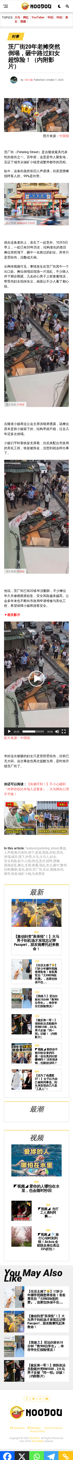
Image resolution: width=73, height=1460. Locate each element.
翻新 (14, 869)
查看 (35, 865)
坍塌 (7, 856)
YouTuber (38, 17)
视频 (23, 21)
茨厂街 (37, 869)
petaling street (48, 848)
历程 (52, 852)
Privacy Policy (37, 1431)
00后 (59, 17)
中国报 (64, 136)
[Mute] (57, 731)
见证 (46, 869)
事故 (63, 848)
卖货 (38, 852)
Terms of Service (53, 1428)
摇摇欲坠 (10, 865)
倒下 (31, 852)
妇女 (53, 856)
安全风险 (10, 861)
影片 (21, 861)
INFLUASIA (37, 1441)
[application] (36, 679)
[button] (36, 679)
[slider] (33, 732)
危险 (45, 852)
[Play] (9, 731)
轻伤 (60, 869)
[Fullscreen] (64, 731)
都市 (7, 873)
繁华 (63, 865)
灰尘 (49, 865)
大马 (17, 17)
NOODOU (34, 1438)
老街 (28, 869)
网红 (26, 17)
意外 (42, 861)
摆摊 (56, 861)
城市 (14, 856)
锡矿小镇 (24, 873)
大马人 (44, 856)
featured (32, 848)
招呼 (49, 861)
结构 (7, 869)
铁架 (14, 873)
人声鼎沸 (10, 852)
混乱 (42, 865)
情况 (35, 861)
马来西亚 (38, 873)
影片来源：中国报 (17, 738)
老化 (21, 869)
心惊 (28, 861)
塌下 (21, 856)
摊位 (21, 865)
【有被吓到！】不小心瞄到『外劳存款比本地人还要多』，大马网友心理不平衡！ (36, 789)
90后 (50, 17)
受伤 (59, 852)
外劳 (28, 856)
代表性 (22, 852)
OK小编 (29, 79)
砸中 (56, 865)
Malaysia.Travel (26, 223)
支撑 (28, 865)
